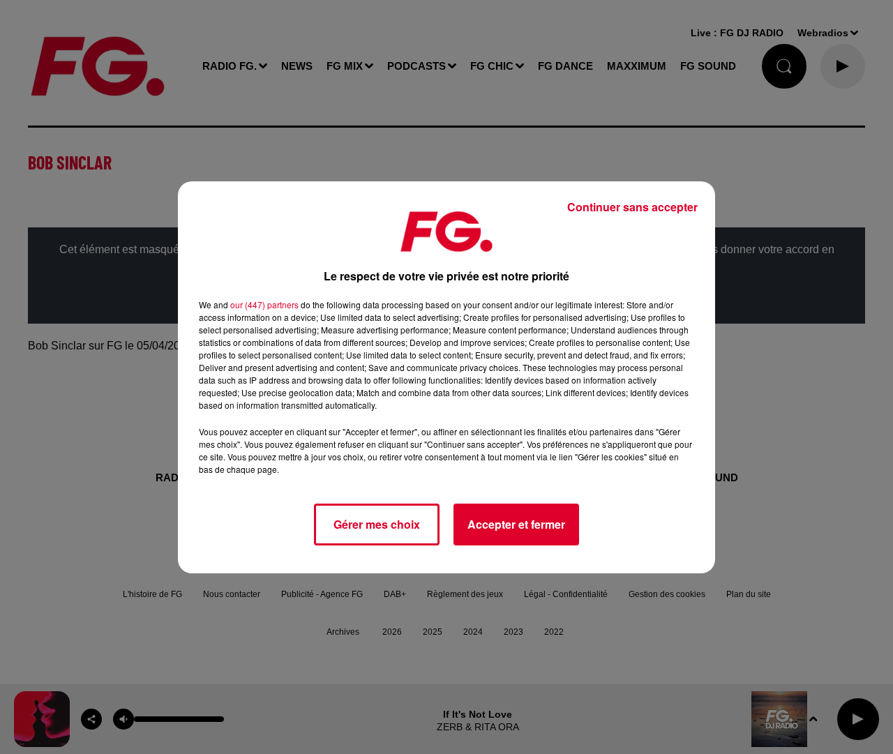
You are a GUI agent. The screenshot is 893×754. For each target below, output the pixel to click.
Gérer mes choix (376, 524)
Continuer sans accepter (632, 207)
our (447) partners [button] (264, 304)
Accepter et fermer (516, 524)
